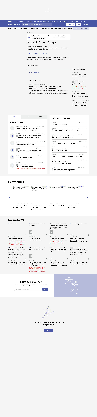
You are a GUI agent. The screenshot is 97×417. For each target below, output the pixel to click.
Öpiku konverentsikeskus (74, 203)
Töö (49, 28)
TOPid (20, 28)
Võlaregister (54, 28)
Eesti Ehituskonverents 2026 (57, 205)
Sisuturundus (44, 28)
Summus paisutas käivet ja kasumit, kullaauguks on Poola (78, 83)
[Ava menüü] (14, 21)
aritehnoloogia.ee (63, 21)
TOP (9, 235)
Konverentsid (32, 28)
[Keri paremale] (87, 198)
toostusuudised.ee (29, 21)
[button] (28, 289)
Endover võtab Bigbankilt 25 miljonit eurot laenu (65, 143)
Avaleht (10, 28)
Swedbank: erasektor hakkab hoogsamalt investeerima (67, 156)
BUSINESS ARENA (67, 28)
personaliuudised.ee (54, 21)
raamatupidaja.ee (71, 21)
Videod (37, 28)
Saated (18, 133)
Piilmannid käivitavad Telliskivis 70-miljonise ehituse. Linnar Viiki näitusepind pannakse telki (38, 264)
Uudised (18, 141)
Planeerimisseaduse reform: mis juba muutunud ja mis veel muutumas (38, 207)
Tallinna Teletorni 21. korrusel (21, 203)
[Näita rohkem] (84, 21)
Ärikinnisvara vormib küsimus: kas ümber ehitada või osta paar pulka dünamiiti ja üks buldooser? (59, 264)
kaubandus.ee (46, 21)
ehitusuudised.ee (21, 21)
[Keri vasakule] (9, 198)
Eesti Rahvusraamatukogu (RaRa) (58, 203)
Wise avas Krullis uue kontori (60, 124)
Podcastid (25, 28)
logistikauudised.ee (38, 21)
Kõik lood (15, 28)
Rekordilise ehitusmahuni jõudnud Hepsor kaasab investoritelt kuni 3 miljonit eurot (80, 95)
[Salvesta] (44, 126)
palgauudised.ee (79, 21)
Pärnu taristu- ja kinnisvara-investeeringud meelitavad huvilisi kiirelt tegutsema (45, 87)
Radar (59, 28)
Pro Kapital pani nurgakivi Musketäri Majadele (67, 130)
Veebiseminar (34, 203)
